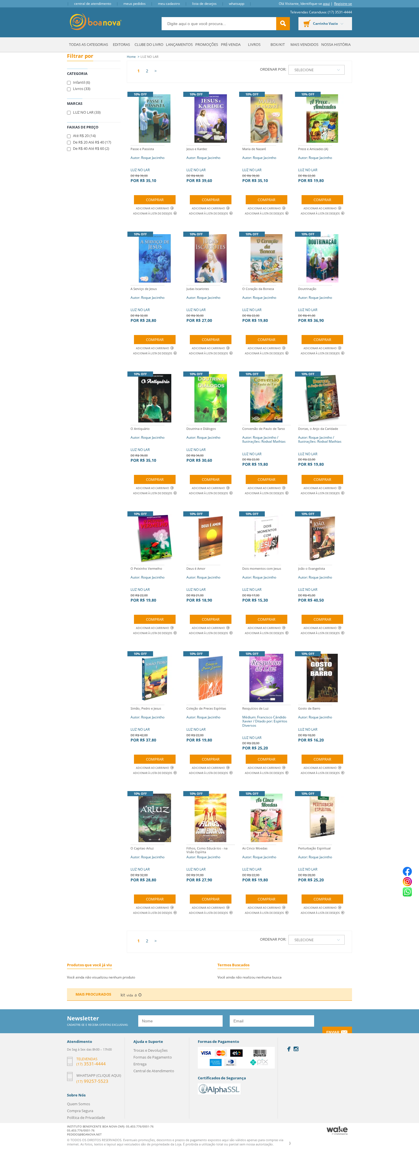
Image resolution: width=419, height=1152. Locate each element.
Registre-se (343, 3)
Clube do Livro (149, 44)
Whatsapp (236, 3)
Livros (254, 44)
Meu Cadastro (169, 3)
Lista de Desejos (204, 3)
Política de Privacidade (86, 1117)
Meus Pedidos (134, 3)
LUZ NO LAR (147, 165)
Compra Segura (80, 1110)
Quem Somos (78, 1103)
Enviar (332, 1032)
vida (130, 995)
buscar (283, 23)
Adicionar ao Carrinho (152, 208)
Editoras (121, 44)
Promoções (206, 44)
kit (123, 995)
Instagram (296, 1049)
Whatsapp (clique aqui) (98, 1075)
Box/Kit (277, 44)
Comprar (155, 199)
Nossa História (336, 44)
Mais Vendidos (304, 44)
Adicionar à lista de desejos (152, 213)
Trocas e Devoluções (150, 1050)
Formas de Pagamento (152, 1057)
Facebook (288, 1049)
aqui (326, 3)
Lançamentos (179, 44)
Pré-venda (231, 44)
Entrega (140, 1064)
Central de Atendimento (92, 3)
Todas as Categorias (88, 44)
